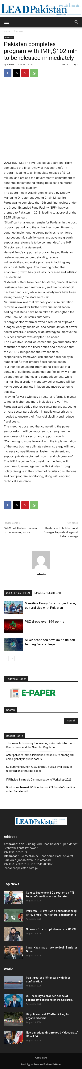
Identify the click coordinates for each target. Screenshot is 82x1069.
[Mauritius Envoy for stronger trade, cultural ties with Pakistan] (13, 607)
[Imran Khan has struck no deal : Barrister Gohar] (13, 952)
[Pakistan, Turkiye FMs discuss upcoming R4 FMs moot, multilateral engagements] (13, 915)
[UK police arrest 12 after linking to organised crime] (13, 1019)
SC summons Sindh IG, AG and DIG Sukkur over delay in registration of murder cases (39, 768)
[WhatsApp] (34, 73)
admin (10, 64)
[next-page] (12, 658)
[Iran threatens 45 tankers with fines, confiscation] (13, 982)
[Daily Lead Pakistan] (41, 8)
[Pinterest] (25, 73)
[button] (6, 22)
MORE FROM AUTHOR (48, 593)
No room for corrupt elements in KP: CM (51, 929)
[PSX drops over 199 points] (13, 626)
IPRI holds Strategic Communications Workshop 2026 (38, 779)
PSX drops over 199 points (44, 621)
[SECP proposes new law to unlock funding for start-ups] (13, 644)
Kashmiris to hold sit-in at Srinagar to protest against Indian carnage (61, 532)
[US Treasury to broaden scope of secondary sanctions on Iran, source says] (13, 1000)
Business (18, 31)
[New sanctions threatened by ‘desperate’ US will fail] (13, 1037)
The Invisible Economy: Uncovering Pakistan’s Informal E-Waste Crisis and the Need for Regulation (40, 745)
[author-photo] (41, 569)
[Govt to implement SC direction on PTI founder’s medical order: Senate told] (13, 897)
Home (7, 31)
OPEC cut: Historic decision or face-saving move (21, 530)
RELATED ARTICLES (18, 593)
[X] (16, 73)
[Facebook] (7, 73)
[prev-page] (6, 658)
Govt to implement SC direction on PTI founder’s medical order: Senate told (40, 789)
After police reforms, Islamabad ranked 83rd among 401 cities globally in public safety (40, 757)
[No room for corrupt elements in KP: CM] (13, 934)
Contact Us (41, 1057)
